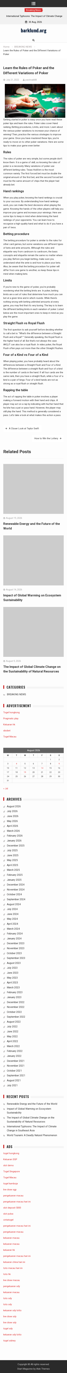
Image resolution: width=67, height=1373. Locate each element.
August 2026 (14, 806)
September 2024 (16, 899)
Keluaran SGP (10, 1159)
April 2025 (12, 865)
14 (42, 768)
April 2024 (12, 923)
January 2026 (14, 840)
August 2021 (14, 1080)
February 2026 (15, 835)
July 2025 (12, 850)
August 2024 (14, 904)
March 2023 (13, 987)
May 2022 (12, 1036)
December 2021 (15, 1060)
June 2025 (12, 855)
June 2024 (12, 914)
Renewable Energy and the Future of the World (32, 1103)
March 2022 (13, 1046)
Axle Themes (43, 1368)
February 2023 (15, 992)
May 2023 (12, 977)
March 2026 (13, 830)
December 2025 (15, 845)
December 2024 (15, 884)
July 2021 (12, 1085)
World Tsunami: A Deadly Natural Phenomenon (32, 1135)
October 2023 (14, 953)
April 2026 (12, 825)
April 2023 (12, 982)
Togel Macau (9, 736)
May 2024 (12, 918)
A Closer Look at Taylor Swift (24, 428)
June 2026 (12, 816)
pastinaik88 (31, 80)
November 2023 (15, 948)
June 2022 (12, 1031)
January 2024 (14, 938)
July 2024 (12, 909)
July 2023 (12, 967)
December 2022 (15, 1002)
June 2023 (12, 972)
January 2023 (14, 997)
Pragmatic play (10, 718)
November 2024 (15, 889)
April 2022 (12, 1041)
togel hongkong (11, 1153)
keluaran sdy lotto (12, 1334)
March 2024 (13, 928)
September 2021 (16, 1075)
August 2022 (14, 1021)
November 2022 (15, 1007)
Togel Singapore (11, 1171)
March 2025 (13, 869)
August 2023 (14, 963)
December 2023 (15, 943)
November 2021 (15, 1065)
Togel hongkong (11, 712)
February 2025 (15, 874)
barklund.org (33, 30)
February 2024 (15, 933)
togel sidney (9, 1340)
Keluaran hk (9, 724)
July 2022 (12, 1026)
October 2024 (14, 894)
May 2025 (12, 860)
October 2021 (14, 1070)
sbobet (6, 730)
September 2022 (16, 1016)
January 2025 (14, 879)
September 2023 (16, 958)
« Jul (5, 788)
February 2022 (15, 1051)
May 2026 (12, 821)
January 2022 (14, 1055)
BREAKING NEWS (16, 694)
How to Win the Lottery (46, 438)
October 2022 (14, 1012)
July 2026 (12, 811)
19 (25, 772)
